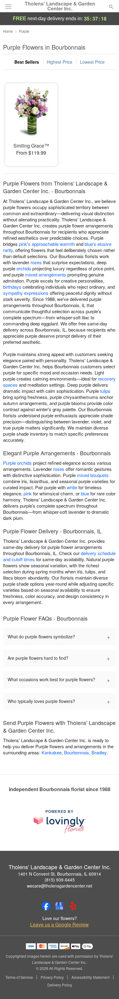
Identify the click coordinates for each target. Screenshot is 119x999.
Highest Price (59, 62)
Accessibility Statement (90, 977)
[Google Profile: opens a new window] (59, 906)
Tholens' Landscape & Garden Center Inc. (60, 6)
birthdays (12, 287)
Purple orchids (17, 463)
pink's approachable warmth (47, 244)
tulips (105, 391)
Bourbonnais (76, 752)
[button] (106, 985)
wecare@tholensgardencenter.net (59, 886)
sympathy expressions (26, 293)
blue (85, 493)
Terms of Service (19, 977)
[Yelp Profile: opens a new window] (73, 906)
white (72, 487)
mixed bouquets (93, 475)
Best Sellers (26, 62)
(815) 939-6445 (60, 880)
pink (27, 493)
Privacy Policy (52, 977)
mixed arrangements (45, 274)
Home (8, 31)
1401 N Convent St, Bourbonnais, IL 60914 (59, 874)
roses (36, 262)
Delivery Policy (59, 985)
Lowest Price (92, 62)
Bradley (99, 752)
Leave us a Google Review (59, 924)
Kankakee (51, 752)
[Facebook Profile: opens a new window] (46, 906)
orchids (23, 268)
